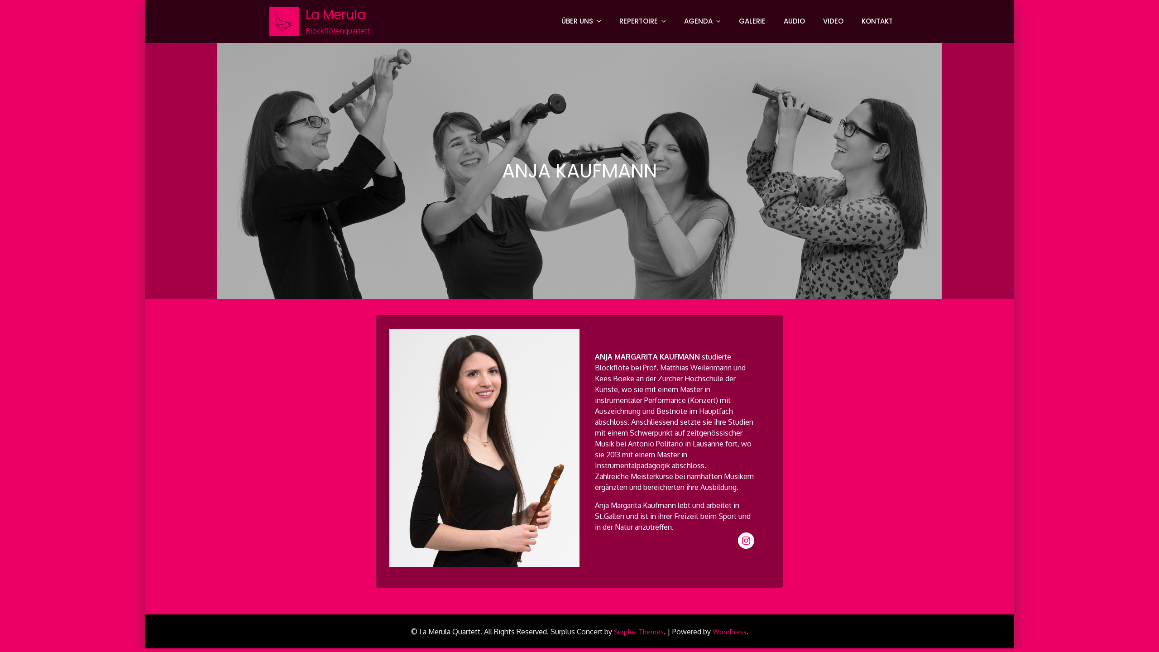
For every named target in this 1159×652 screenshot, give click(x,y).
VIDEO (833, 21)
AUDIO (794, 21)
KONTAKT (877, 21)
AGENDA (698, 21)
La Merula (336, 15)
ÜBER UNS (577, 21)
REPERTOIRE (638, 21)
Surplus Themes (639, 632)
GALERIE (752, 21)
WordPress (730, 632)
